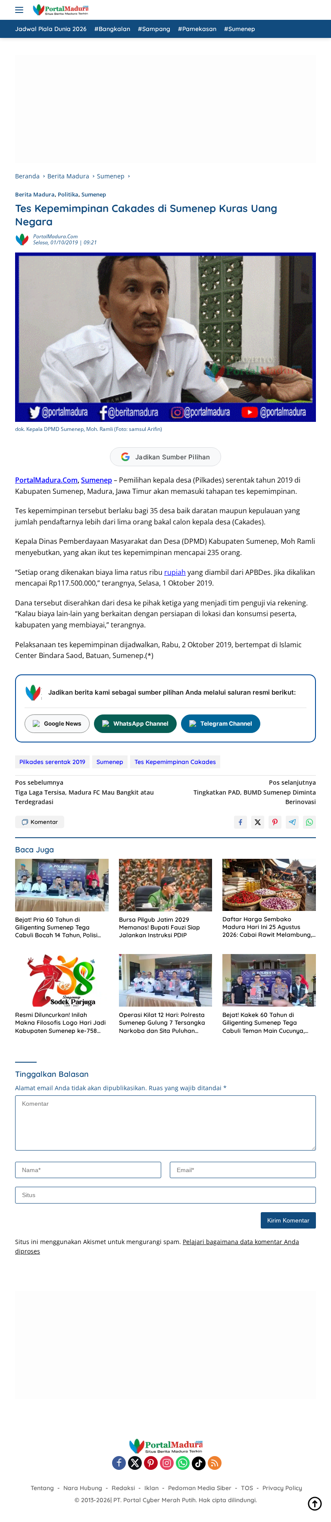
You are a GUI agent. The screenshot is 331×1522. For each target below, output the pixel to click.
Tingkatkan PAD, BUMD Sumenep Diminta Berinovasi (255, 792)
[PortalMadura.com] (59, 10)
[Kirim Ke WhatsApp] (309, 822)
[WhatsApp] (183, 1463)
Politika (68, 194)
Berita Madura (35, 194)
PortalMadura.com (55, 236)
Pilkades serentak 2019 (52, 762)
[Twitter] (135, 1463)
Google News (62, 723)
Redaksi (123, 1488)
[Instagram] (167, 1463)
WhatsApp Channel (141, 723)
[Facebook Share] (240, 822)
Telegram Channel (226, 723)
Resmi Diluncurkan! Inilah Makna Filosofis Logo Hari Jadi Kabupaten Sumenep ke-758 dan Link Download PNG (60, 1023)
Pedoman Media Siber (199, 1488)
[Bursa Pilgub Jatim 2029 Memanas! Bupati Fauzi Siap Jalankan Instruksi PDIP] (165, 885)
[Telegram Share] (292, 822)
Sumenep (93, 194)
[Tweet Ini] (257, 822)
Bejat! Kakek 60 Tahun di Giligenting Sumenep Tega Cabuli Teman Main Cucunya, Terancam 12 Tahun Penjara (263, 1023)
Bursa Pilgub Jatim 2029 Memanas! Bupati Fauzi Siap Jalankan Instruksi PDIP (159, 927)
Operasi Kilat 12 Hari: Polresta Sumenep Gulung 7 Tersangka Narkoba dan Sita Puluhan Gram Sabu (162, 1023)
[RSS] (215, 1463)
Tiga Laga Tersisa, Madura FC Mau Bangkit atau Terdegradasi (84, 792)
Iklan (151, 1488)
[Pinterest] (151, 1463)
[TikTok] (199, 1463)
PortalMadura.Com (46, 480)
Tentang (42, 1488)
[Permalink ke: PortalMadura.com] (22, 239)
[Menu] (21, 10)
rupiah (175, 572)
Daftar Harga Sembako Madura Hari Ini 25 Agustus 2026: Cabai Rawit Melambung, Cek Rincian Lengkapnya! (267, 927)
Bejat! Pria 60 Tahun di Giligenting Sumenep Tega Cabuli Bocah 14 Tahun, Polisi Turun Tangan (56, 927)
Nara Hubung (82, 1488)
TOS (247, 1488)
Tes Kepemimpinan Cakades (175, 762)
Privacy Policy (282, 1488)
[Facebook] (119, 1463)
